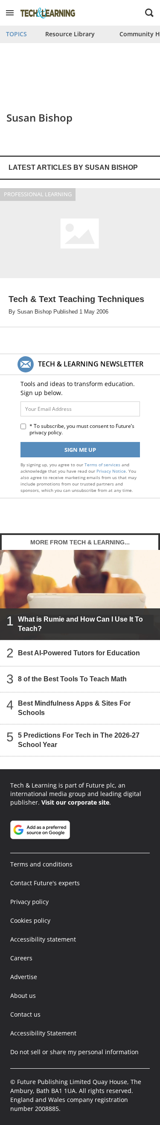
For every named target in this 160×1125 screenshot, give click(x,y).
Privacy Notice (111, 471)
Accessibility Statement (43, 1033)
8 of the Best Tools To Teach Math (72, 679)
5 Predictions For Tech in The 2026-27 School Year (79, 740)
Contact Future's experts (45, 883)
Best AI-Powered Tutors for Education (79, 653)
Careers (21, 958)
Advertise (23, 977)
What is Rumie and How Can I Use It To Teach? (80, 624)
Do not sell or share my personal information (74, 1052)
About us (23, 995)
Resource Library (70, 34)
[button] (9, 13)
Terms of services (103, 465)
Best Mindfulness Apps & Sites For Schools (74, 708)
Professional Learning (38, 194)
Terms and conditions (41, 864)
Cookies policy (30, 920)
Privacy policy (29, 902)
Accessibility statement (43, 939)
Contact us (25, 1014)
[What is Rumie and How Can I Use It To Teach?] (80, 595)
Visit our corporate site (75, 802)
